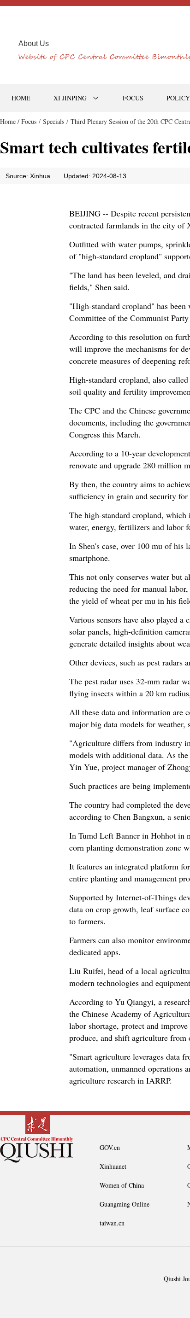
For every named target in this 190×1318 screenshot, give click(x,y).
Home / (9, 121)
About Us (33, 43)
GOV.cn (110, 1147)
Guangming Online (124, 1204)
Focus (28, 121)
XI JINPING (70, 97)
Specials (53, 121)
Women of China (122, 1185)
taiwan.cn (112, 1223)
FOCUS (133, 97)
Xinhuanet (113, 1166)
